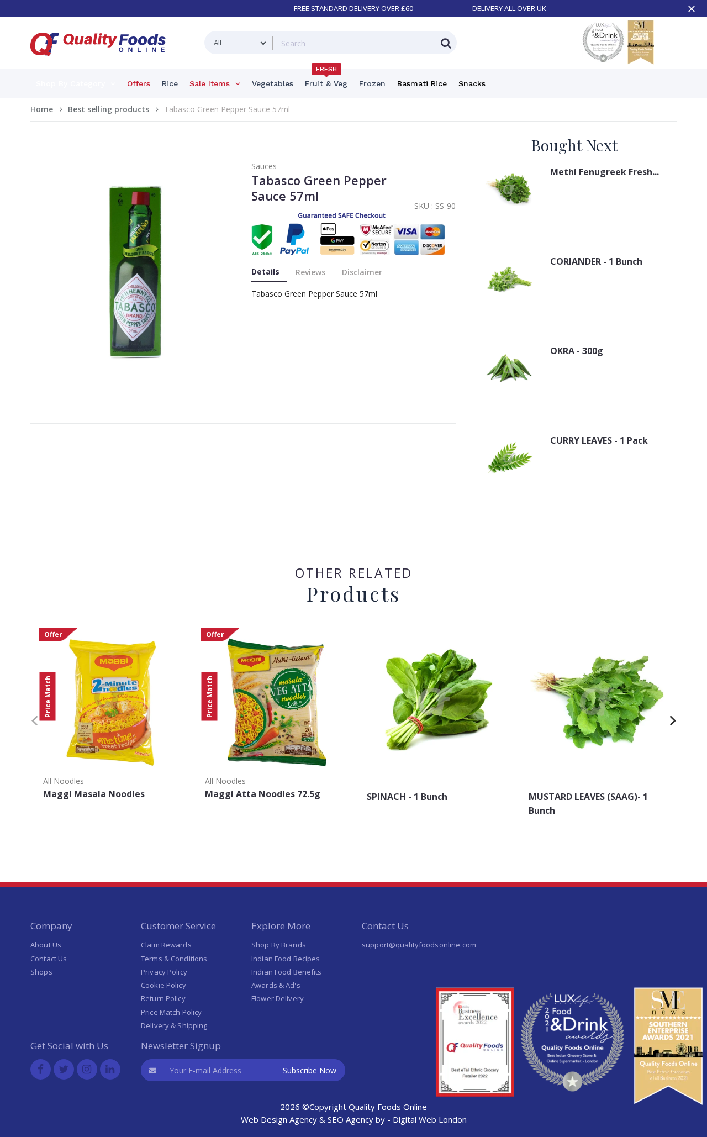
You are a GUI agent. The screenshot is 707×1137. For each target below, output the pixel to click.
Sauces (264, 166)
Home (41, 109)
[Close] (692, 8)
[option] (111, 717)
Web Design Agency (279, 1119)
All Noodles (63, 781)
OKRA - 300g (576, 351)
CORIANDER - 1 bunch (596, 261)
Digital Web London (430, 1119)
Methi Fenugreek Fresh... (604, 172)
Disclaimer (362, 272)
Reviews (310, 272)
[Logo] (101, 62)
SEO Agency (350, 1119)
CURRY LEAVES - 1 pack (599, 440)
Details (265, 271)
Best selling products (108, 109)
